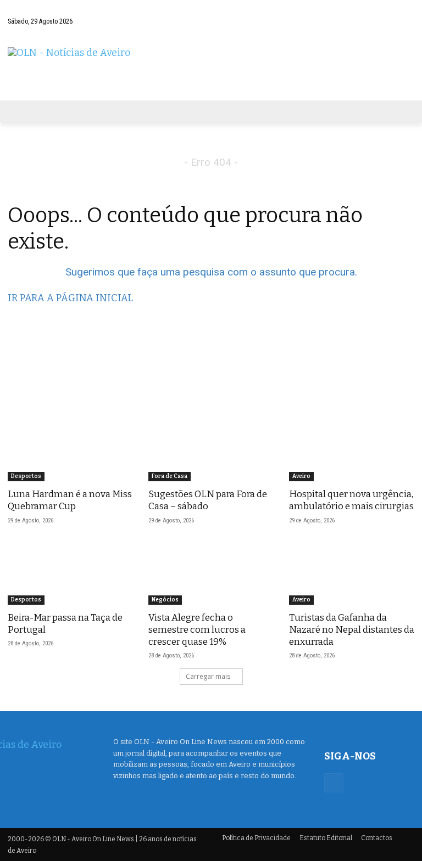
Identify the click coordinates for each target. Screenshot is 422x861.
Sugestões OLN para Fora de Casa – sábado (207, 500)
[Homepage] (211, 68)
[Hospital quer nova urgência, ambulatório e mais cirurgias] (351, 450)
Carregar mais (208, 676)
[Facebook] (341, 32)
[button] (403, 13)
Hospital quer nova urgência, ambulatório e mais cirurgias (351, 500)
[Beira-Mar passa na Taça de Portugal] (70, 573)
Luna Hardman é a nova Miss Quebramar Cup (70, 500)
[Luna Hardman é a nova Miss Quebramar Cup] (70, 450)
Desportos (26, 476)
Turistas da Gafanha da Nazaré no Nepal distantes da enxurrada (351, 630)
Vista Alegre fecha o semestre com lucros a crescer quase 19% (197, 630)
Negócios (165, 599)
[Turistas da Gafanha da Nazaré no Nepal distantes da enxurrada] (351, 573)
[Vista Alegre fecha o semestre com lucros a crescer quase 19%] (211, 573)
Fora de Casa (169, 476)
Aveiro (301, 476)
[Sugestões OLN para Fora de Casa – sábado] (211, 450)
